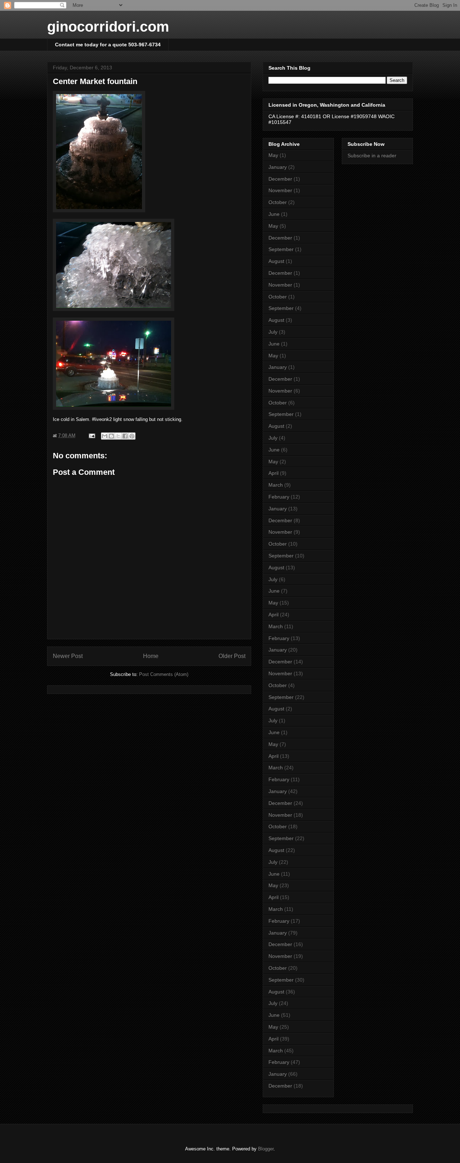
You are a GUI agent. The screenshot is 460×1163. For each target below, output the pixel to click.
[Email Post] (91, 435)
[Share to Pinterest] (131, 436)
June (274, 214)
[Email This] (104, 436)
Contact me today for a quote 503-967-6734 (108, 44)
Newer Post (68, 656)
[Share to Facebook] (125, 436)
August (276, 261)
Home (150, 656)
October (277, 202)
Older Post (231, 656)
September (281, 249)
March (275, 485)
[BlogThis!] (111, 436)
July (272, 332)
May (273, 155)
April (273, 473)
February (278, 497)
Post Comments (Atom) (163, 674)
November (280, 190)
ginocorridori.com (108, 26)
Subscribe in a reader (372, 155)
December (280, 179)
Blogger (265, 1149)
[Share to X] (118, 436)
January (277, 167)
